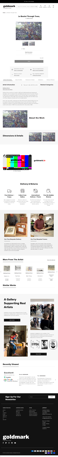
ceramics (4, 412)
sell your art (18, 415)
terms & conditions (33, 412)
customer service (19, 410)
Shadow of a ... (7, 276)
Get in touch (16, 75)
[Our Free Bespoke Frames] (42, 225)
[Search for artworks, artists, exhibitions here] (36, 6)
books (4, 414)
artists (4, 410)
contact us (18, 414)
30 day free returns (37, 75)
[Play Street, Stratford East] (17, 268)
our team (18, 412)
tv (3, 418)
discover (4, 419)
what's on (5, 415)
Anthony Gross (30, 18)
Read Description (28, 52)
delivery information (33, 414)
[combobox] (27, 6)
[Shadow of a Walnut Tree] (6, 269)
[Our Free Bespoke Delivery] (15, 225)
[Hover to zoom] (29, 30)
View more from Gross (7, 89)
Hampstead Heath (51, 276)
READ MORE (12, 320)
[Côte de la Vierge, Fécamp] (40, 269)
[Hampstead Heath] (51, 267)
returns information (33, 415)
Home (4, 12)
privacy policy (32, 411)
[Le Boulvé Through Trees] (25, 44)
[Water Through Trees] (29, 268)
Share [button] (24, 48)
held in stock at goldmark (38, 70)
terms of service (32, 410)
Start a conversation (18, 70)
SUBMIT (51, 396)
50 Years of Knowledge (29, 1)
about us (4, 416)
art (3, 411)
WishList (45, 7)
